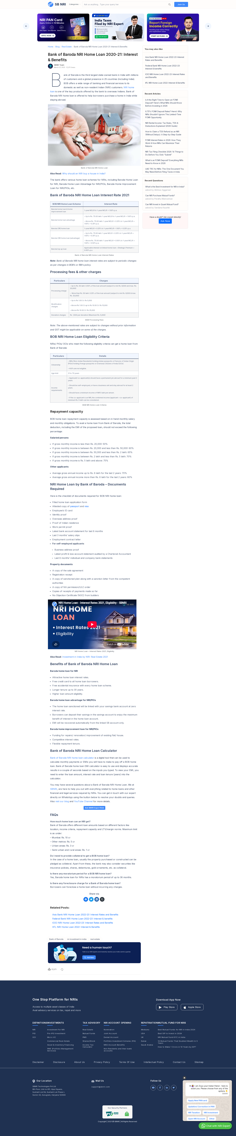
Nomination (109, 1030)
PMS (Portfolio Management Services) (60, 1050)
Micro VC (51, 1037)
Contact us (179, 1062)
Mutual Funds (89, 1033)
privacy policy (102, 1062)
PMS (85, 1037)
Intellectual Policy (154, 1062)
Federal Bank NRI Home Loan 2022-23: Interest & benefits (162, 67)
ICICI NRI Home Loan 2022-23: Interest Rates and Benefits (165, 75)
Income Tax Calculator (88, 1046)
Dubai (144, 1041)
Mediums (145, 1030)
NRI (34, 1030)
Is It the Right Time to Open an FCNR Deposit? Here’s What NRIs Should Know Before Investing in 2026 (163, 103)
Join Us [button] (181, 4)
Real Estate (88, 1030)
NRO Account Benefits (114, 1045)
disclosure (59, 1062)
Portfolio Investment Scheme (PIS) (120, 1041)
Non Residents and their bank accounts (118, 1050)
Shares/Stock (89, 1041)
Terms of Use (127, 1062)
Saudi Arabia (147, 1045)
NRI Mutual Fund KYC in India (171, 1037)
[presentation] (26, 26)
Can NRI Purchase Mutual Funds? (160, 197)
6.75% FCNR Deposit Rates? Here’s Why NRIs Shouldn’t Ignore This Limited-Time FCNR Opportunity (163, 114)
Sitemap (198, 1062)
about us (79, 1062)
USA (143, 1033)
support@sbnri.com (101, 1087)
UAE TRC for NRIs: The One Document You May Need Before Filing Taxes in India (164, 170)
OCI (34, 1037)
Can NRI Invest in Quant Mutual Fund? (162, 206)
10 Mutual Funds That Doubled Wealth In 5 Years (178, 1042)
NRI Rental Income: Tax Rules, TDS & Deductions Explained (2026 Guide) (161, 124)
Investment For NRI (56, 1030)
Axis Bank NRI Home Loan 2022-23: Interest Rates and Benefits (164, 58)
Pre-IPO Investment (56, 1033)
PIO (34, 1033)
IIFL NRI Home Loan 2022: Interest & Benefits (165, 83)
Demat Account (111, 1037)
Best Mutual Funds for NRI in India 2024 (176, 1030)
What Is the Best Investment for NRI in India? (165, 188)
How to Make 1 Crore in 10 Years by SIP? (177, 1047)
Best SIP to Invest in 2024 (170, 1033)
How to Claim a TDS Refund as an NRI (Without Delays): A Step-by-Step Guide (163, 133)
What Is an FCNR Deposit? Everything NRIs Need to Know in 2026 (164, 161)
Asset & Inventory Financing (60, 1045)
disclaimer (38, 1062)
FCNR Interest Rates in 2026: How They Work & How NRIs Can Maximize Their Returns (163, 143)
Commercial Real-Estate (58, 1041)
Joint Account (110, 1033)
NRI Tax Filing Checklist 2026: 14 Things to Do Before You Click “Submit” (164, 153)
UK (142, 1037)
